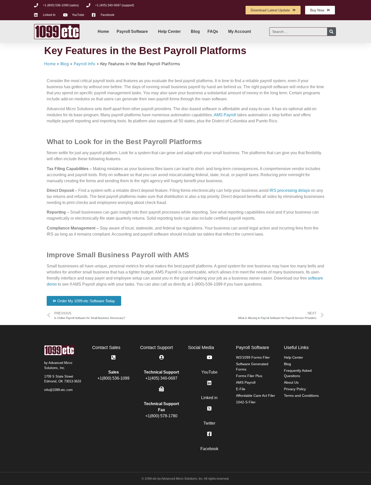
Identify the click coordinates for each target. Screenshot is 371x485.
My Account (239, 31)
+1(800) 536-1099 (113, 378)
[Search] (331, 32)
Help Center (169, 31)
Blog (195, 31)
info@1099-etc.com (58, 390)
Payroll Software (132, 31)
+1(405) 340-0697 (161, 378)
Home (103, 31)
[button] (84, 301)
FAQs (212, 31)
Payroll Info (84, 63)
